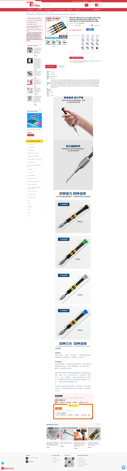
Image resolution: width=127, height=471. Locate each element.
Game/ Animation (31, 175)
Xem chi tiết (30, 135)
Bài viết (70, 9)
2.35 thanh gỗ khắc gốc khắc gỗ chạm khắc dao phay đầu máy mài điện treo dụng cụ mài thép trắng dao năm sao (53, 444)
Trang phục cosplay (32, 194)
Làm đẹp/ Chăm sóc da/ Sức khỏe (34, 159)
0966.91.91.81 (31, 461)
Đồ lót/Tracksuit (31, 150)
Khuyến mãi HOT (97, 9)
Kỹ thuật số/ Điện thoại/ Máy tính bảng (34, 166)
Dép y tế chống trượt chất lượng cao (34, 130)
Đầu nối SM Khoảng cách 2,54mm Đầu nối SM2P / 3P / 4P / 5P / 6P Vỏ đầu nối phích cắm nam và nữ (37, 74)
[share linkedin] (92, 29)
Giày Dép (39, 9)
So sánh (99, 1)
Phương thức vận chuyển (56, 461)
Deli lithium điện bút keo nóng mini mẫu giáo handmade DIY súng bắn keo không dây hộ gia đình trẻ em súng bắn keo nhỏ (37, 50)
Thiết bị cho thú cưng (32, 178)
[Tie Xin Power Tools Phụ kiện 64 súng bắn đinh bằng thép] (69, 433)
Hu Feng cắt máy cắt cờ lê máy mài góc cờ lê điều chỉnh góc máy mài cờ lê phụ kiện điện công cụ (94, 444)
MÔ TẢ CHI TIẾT (51, 66)
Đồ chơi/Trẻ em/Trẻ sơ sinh (33, 153)
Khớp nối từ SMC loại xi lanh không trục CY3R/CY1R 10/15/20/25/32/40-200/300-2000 (37, 90)
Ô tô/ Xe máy (30, 172)
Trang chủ (31, 9)
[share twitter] (90, 29)
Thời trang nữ (30, 144)
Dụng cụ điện (52, 12)
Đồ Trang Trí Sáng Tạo (32, 191)
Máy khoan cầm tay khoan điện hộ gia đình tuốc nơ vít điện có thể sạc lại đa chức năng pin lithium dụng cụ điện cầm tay (80, 444)
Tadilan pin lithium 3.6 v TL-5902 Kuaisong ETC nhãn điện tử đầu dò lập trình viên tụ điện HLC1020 (37, 82)
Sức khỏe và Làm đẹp (32, 184)
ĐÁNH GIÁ (61, 66)
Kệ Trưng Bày (81, 462)
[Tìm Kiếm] (86, 5)
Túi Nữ (29, 203)
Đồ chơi (29, 215)
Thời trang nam (31, 147)
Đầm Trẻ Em (30, 206)
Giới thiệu (55, 458)
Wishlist (94, 1)
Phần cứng (46, 12)
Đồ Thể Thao (81, 466)
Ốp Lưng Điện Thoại (32, 197)
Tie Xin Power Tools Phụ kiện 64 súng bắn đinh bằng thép (66, 443)
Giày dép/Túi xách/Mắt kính (33, 156)
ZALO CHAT (67, 455)
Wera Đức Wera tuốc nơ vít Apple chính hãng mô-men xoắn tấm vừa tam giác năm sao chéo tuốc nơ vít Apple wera (51, 14)
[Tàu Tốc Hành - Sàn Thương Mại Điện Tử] (34, 3)
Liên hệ (77, 9)
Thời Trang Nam (60, 9)
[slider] (71, 25)
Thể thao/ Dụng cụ (31, 162)
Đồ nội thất (30, 169)
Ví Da (29, 200)
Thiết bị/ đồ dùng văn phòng (37, 12)
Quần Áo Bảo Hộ (82, 460)
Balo (29, 212)
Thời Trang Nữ (49, 9)
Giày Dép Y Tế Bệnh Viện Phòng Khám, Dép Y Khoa (33, 188)
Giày (29, 209)
